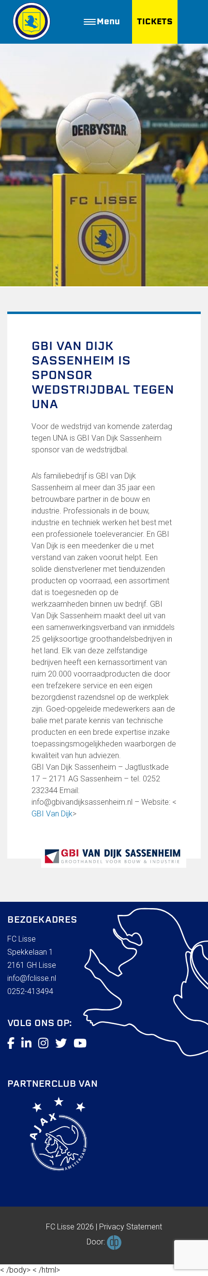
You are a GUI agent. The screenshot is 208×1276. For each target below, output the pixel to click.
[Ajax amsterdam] (47, 1135)
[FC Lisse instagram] (43, 1043)
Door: (97, 1241)
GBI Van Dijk (52, 813)
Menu (108, 21)
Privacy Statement (130, 1226)
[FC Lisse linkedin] (26, 1043)
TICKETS (155, 21)
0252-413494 (30, 991)
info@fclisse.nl (31, 978)
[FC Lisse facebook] (11, 1043)
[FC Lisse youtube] (80, 1043)
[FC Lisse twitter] (61, 1043)
